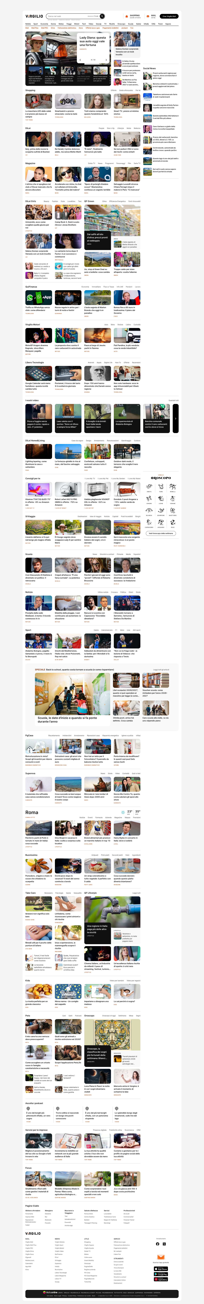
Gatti (70, 1016)
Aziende (108, 817)
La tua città (117, 1271)
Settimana (122, 1016)
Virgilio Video (59, 1251)
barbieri (86, 1220)
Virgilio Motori (32, 324)
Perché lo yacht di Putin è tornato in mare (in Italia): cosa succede (36, 841)
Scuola (130, 24)
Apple (99, 362)
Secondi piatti (117, 855)
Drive (53, 28)
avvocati (126, 1214)
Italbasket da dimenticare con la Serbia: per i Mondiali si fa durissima (97, 654)
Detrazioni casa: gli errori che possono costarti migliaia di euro (68, 759)
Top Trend (29, 120)
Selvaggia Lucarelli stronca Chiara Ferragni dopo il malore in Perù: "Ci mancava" (127, 187)
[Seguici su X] (164, 1244)
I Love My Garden (118, 478)
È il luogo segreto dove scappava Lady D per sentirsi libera (68, 540)
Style (63, 201)
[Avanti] (176, 418)
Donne (53, 24)
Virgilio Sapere (89, 1245)
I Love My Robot (134, 478)
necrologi (107, 1223)
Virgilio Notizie (59, 1242)
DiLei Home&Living (35, 440)
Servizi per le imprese (36, 1130)
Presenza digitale (99, 1130)
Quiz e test (136, 773)
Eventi (90, 817)
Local (116, 844)
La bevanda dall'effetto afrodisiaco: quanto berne (43, 967)
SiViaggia (30, 516)
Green (89, 244)
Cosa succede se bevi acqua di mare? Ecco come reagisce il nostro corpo (68, 797)
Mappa (127, 817)
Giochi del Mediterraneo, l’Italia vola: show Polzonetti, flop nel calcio (68, 654)
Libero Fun (117, 1254)
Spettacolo (59, 260)
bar (46, 1217)
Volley (116, 659)
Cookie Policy (72, 1295)
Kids (27, 980)
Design (88, 441)
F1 (116, 630)
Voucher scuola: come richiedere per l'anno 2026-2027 (154, 693)
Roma (31, 812)
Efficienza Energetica (117, 201)
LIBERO (60, 1292)
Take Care (30, 893)
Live (128, 630)
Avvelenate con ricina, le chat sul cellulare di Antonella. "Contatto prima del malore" (68, 187)
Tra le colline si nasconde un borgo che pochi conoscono (67, 1116)
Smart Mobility (89, 1260)
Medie (128, 554)
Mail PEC (44, 28)
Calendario (29, 1263)
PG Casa (87, 1272)
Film (129, 163)
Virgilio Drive (29, 1251)
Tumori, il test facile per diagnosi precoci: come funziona (42, 958)
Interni (116, 765)
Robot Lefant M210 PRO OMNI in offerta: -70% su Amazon (66, 502)
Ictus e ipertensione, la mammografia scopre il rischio (65, 945)
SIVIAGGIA (131, 1292)
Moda (129, 128)
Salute (138, 24)
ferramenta (29, 1214)
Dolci (127, 855)
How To (118, 362)
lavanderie (107, 1214)
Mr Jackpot (117, 1251)
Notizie (28, 24)
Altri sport (136, 630)
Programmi (109, 163)
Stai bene (28, 948)
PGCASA (98, 1292)
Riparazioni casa (93, 735)
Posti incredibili (127, 516)
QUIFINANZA (139, 1292)
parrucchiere (88, 1214)
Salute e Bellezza (91, 1211)
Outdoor (137, 441)
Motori (76, 24)
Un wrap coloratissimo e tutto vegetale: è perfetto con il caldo (97, 879)
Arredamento (99, 441)
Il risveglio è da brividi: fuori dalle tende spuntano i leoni (96, 424)
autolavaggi (69, 1225)
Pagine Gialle (32, 1206)
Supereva (30, 773)
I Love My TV (90, 478)
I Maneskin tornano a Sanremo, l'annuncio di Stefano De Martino (124, 616)
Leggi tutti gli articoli (161, 670)
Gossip (98, 24)
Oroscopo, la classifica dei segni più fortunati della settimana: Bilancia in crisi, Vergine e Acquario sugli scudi (97, 1053)
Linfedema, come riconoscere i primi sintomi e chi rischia (67, 917)
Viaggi (68, 24)
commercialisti (128, 1217)
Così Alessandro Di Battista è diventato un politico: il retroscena (38, 578)
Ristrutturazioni (113, 441)
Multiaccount (29, 1260)
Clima (104, 201)
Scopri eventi (118, 1265)
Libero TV (58, 1279)
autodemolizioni (70, 1219)
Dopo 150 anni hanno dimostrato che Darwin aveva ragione (97, 386)
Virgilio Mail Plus (30, 1245)
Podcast (78, 1016)
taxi (66, 1216)
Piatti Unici (88, 884)
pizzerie (47, 1223)
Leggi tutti (136, 893)
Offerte (113, 90)
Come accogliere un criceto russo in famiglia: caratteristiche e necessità (37, 1065)
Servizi (106, 1211)
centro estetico (89, 1217)
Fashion (55, 201)
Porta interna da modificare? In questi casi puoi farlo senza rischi (126, 759)
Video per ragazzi (133, 981)
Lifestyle (120, 128)
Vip (26, 155)
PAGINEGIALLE (75, 1292)
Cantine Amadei (60, 1197)
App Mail (28, 1266)
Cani (64, 1016)
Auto (106, 325)
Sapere (168, 24)
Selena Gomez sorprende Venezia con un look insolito (127, 52)
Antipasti (94, 855)
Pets (27, 1015)
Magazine (30, 163)
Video (91, 24)
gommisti (68, 1222)
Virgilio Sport (59, 1245)
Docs (81, 28)
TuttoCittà (87, 1282)
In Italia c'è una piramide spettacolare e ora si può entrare (131, 63)
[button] (106, 60)
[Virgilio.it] (34, 16)
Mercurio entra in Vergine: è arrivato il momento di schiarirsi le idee (126, 1089)
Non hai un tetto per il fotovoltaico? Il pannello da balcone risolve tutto (96, 759)
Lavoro (137, 287)
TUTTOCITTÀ (118, 1292)
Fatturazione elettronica (67, 28)
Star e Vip (111, 128)
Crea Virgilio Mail (169, 16)
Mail (27, 28)
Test (79, 201)
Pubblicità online (115, 1130)
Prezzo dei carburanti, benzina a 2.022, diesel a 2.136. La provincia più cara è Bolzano (165, 139)
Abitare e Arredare (32, 1211)
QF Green (89, 201)
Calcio (96, 630)
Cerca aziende (118, 1262)
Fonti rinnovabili (134, 201)
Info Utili (120, 287)
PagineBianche (89, 1279)
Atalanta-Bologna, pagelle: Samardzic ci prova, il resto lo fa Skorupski (38, 654)
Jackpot (124, 28)
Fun (131, 28)
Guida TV (91, 163)
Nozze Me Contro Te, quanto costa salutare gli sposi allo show (127, 797)
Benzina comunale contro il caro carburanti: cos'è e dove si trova (156, 424)
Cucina (27, 884)
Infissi (138, 735)
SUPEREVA (157, 1292)
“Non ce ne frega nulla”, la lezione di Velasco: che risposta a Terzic (125, 654)
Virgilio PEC (29, 1248)
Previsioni (136, 817)
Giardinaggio (126, 441)
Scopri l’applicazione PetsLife (68, 1062)
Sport (36, 24)
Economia (44, 24)
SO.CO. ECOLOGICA (31, 1197)
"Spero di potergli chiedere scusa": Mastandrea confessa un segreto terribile (97, 187)
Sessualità (77, 893)
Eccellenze (88, 844)
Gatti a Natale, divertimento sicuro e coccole (42, 1089)
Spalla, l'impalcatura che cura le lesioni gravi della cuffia (71, 958)
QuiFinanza (31, 286)
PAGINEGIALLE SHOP (88, 1292)
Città (153, 24)
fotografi (127, 1223)
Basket (86, 659)
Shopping (87, 1242)
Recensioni (136, 362)
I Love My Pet (103, 478)
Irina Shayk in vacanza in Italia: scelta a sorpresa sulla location (67, 841)
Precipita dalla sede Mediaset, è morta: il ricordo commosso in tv (38, 616)
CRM (138, 1130)
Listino (128, 325)
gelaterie (48, 1214)
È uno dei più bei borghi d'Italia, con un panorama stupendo (96, 1116)
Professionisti (129, 1211)
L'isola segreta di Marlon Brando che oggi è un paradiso (129, 244)
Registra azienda (89, 1269)
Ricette (112, 24)
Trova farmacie (119, 1268)
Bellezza (87, 117)
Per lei (138, 90)
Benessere (49, 893)
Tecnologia (59, 117)
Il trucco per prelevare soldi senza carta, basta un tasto (131, 72)
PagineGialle (88, 1266)
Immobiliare (96, 287)
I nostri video (32, 400)
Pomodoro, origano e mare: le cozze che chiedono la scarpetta (38, 879)
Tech (84, 24)
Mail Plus (34, 28)
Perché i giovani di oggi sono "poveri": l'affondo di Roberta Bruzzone (97, 578)
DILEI (125, 1292)
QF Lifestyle (90, 893)
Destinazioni (82, 516)
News (100, 163)
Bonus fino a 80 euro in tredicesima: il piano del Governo (124, 310)
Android (91, 362)
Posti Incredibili (120, 546)
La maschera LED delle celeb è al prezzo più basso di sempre (38, 114)
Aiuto (27, 1269)
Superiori (137, 554)
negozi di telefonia (110, 1220)
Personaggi (120, 163)
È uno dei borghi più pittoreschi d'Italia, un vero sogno (38, 1116)
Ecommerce (129, 1130)
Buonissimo (31, 855)
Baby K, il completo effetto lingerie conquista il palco (41, 275)
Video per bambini (117, 981)
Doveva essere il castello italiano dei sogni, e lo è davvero (95, 540)
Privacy (64, 1295)
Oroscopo (121, 24)
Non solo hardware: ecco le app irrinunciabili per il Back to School (126, 386)
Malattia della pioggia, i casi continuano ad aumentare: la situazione (68, 616)
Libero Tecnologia (34, 362)
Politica (123, 592)
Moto (113, 325)
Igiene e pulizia (127, 735)
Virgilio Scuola (89, 1248)
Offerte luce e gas (93, 28)
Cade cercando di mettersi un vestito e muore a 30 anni (42, 266)
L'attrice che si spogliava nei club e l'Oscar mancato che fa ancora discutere (38, 187)
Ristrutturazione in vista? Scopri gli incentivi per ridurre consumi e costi (38, 759)
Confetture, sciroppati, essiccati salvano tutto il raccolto (95, 464)
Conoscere (59, 922)
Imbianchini (67, 735)
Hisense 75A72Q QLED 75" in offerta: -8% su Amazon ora (38, 502)
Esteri (131, 592)
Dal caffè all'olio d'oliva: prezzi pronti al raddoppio (97, 237)
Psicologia (59, 893)
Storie (138, 592)
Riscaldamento (54, 735)
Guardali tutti (174, 400)
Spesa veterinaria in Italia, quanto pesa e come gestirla (71, 1089)
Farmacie (98, 817)
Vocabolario (118, 1274)
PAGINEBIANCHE (107, 1292)
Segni (138, 1016)
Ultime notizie (103, 592)
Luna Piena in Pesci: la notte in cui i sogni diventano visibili (97, 1089)
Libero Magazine (60, 1276)
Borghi (137, 516)
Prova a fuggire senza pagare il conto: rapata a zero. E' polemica (38, 424)
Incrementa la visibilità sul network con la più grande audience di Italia (66, 1154)
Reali (57, 155)
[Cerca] (102, 16)
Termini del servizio (64, 20)
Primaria (120, 554)
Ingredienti (136, 855)
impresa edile (29, 1217)
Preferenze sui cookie (84, 1295)
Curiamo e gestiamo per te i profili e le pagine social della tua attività (127, 1154)
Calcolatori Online (120, 1280)
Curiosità (137, 325)
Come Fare (117, 155)
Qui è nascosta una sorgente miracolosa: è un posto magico (127, 540)
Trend (160, 24)
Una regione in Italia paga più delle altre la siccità (97, 929)
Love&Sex (71, 201)
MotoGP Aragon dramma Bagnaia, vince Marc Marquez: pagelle (36, 348)
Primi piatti (105, 855)
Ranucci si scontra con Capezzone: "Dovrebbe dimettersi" (94, 616)
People (101, 128)
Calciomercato (107, 630)
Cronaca (114, 592)
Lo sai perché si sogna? (124, 1001)
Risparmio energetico (110, 735)
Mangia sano (29, 919)
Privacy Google (75, 20)
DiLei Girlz (30, 201)
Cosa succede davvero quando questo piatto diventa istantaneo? (124, 879)
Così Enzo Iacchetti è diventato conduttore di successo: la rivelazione (124, 578)
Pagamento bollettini (110, 28)
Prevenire (58, 951)
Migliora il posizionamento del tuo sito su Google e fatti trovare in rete (38, 1154)
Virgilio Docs (29, 1254)
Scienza (87, 392)
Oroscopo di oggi (109, 1016)
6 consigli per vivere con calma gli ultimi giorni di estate (71, 266)
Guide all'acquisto (126, 90)
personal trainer (129, 1220)
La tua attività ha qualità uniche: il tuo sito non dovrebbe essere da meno (96, 1154)
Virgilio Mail (29, 1242)
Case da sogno (77, 441)
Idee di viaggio (95, 516)
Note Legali (57, 1295)
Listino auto (88, 1257)
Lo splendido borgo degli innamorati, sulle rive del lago (126, 1116)
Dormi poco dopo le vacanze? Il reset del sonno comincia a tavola (67, 879)
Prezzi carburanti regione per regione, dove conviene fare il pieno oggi (165, 75)
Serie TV (137, 163)
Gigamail (28, 1257)
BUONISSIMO (148, 1292)
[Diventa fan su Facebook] (157, 1244)
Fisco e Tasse (109, 287)
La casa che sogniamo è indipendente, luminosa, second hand (72, 275)
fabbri (27, 1225)
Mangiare (49, 1211)
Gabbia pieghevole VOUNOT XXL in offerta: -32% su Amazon (97, 502)
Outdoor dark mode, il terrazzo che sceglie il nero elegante (126, 464)
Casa (27, 470)
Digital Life (108, 362)
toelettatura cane (110, 1217)
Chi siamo (50, 1295)
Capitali (115, 516)
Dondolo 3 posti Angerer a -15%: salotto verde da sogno (126, 502)
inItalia (146, 24)
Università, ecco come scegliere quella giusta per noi (37, 225)
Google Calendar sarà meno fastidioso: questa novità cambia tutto (37, 386)
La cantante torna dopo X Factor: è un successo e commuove (66, 254)
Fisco (82, 52)
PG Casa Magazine (90, 1276)
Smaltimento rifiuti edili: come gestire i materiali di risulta (36, 1192)
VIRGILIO (67, 1292)
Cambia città (30, 817)
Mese (131, 1016)
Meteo (61, 24)
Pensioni (129, 287)
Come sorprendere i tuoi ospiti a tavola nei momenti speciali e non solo (96, 1192)
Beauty (46, 201)
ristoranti (48, 1220)
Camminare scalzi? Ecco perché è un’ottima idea (71, 967)
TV (105, 24)
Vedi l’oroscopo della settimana (161, 533)
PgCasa (29, 735)
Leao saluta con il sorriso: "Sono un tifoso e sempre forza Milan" (67, 424)
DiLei (28, 128)
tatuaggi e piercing (90, 1223)
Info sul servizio (52, 20)
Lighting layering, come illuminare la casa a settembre (36, 464)
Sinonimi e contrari (107, 554)
